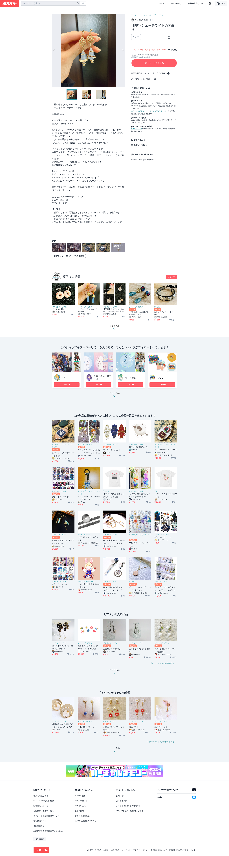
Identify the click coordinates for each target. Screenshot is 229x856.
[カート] (150, 20)
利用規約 (98, 850)
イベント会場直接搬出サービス (46, 816)
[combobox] (50, 3)
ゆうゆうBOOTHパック (158, 111)
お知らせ (120, 795)
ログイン (160, 3)
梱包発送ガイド (39, 821)
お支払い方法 (139, 145)
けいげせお (130, 377)
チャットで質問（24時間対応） (129, 806)
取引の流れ (138, 140)
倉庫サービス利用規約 (111, 850)
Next (123, 50)
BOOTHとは (176, 3)
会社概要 (89, 850)
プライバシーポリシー (141, 850)
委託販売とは (39, 826)
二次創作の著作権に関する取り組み (48, 831)
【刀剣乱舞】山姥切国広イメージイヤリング (139, 313)
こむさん (161, 377)
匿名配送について (40, 806)
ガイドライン (126, 850)
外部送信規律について (159, 850)
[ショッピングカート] (209, 3)
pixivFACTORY (136, 129)
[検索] (77, 3)
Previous (54, 50)
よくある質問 (121, 800)
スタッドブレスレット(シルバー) (165, 313)
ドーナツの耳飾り (59, 309)
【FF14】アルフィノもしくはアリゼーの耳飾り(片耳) (114, 310)
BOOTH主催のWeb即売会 (85, 821)
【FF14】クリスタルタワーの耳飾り (88, 310)
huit (63, 377)
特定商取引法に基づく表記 (142, 154)
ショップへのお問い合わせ (142, 159)
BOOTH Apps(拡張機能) (43, 800)
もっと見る (114, 393)
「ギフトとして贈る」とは (145, 79)
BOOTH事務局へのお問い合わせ (129, 811)
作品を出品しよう (195, 3)
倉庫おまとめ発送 (82, 816)
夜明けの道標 (71, 276)
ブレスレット (159, 307)
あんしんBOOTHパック (139, 111)
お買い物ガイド (81, 800)
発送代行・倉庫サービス (43, 811)
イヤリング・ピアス (154, 15)
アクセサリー (136, 15)
